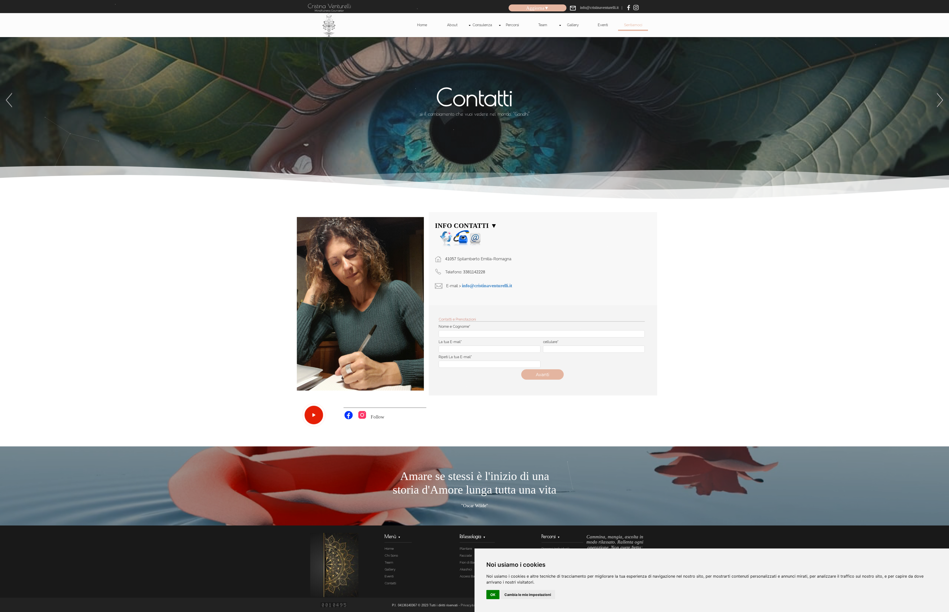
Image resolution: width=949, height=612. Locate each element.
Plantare (466, 548)
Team (542, 25)
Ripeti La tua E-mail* (455, 357)
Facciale (466, 555)
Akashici (466, 569)
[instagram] (636, 7)
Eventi (603, 25)
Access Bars (468, 576)
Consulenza (482, 25)
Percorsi (512, 25)
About (452, 25)
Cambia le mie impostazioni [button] (527, 594)
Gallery (573, 25)
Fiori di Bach (469, 562)
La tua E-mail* (450, 342)
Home (422, 25)
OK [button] (493, 594)
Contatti (390, 583)
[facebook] (628, 7)
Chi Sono (391, 555)
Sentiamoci (633, 25)
